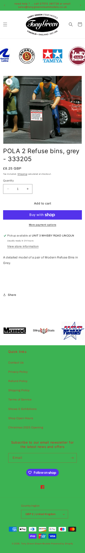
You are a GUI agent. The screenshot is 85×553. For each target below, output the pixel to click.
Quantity (8, 180)
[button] (5, 24)
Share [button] (12, 294)
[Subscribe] (72, 458)
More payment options (42, 224)
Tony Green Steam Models (36, 543)
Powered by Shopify (62, 543)
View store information (23, 246)
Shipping (22, 174)
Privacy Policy (18, 371)
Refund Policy (18, 381)
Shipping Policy (19, 390)
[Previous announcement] (4, 5)
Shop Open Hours (20, 418)
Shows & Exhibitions (22, 409)
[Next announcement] (80, 5)
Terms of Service (20, 399)
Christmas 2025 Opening (25, 427)
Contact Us (16, 362)
